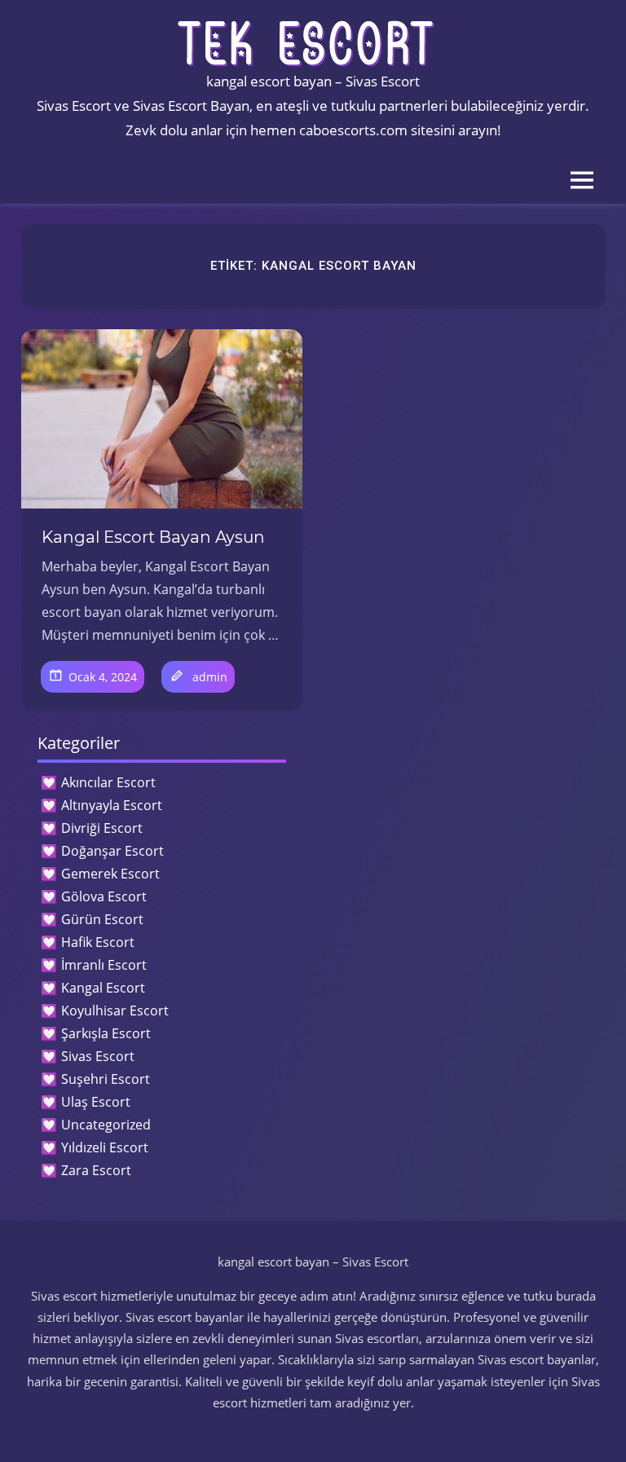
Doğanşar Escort (112, 851)
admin (209, 677)
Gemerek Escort (110, 874)
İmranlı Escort (104, 965)
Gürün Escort (102, 919)
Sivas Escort (97, 1056)
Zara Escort (96, 1170)
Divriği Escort (102, 828)
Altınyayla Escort (111, 805)
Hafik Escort (97, 942)
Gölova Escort (104, 896)
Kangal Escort (103, 988)
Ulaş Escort (95, 1102)
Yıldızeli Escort (104, 1147)
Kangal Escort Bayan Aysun (153, 537)
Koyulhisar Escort (115, 1010)
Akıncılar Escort (108, 782)
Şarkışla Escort (106, 1033)
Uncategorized (106, 1125)
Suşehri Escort (105, 1079)
